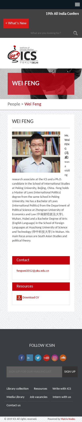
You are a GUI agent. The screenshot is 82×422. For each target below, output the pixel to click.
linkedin (29, 357)
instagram (54, 357)
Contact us (14, 405)
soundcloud (63, 357)
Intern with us (62, 397)
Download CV (30, 297)
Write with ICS (61, 388)
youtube (46, 357)
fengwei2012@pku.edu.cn (33, 271)
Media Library (15, 397)
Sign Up (69, 371)
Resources (40, 388)
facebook (21, 357)
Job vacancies (38, 397)
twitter (38, 357)
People (14, 104)
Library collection (18, 388)
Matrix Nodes (67, 419)
